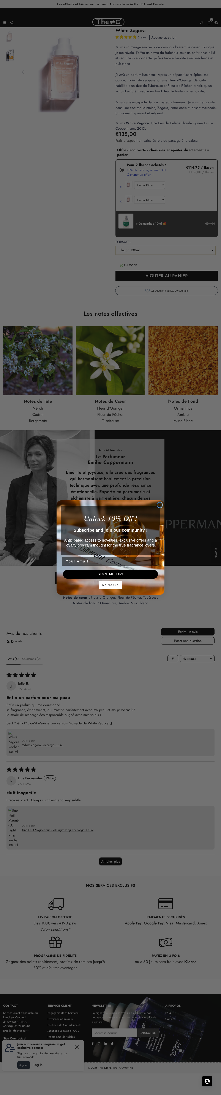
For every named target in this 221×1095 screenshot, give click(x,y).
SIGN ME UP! (111, 574)
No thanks (110, 585)
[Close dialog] (159, 505)
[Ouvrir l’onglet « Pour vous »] (207, 1081)
